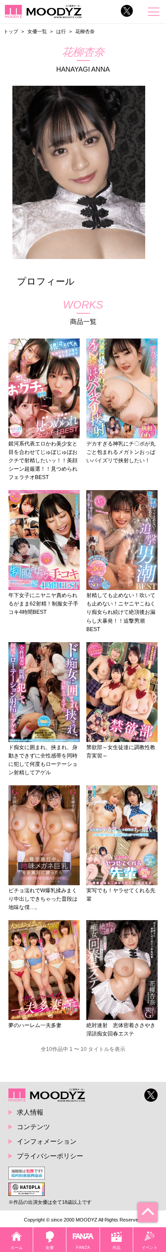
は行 (61, 31)
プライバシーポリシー (50, 1156)
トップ (11, 31)
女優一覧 (37, 31)
